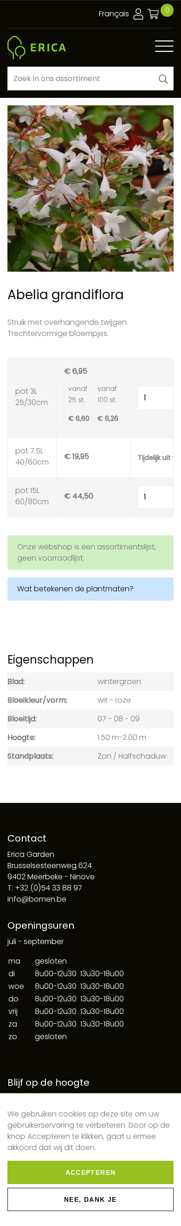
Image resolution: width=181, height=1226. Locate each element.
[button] (163, 78)
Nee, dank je (90, 1199)
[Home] (36, 47)
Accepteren (90, 1172)
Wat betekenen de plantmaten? (75, 588)
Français (114, 13)
